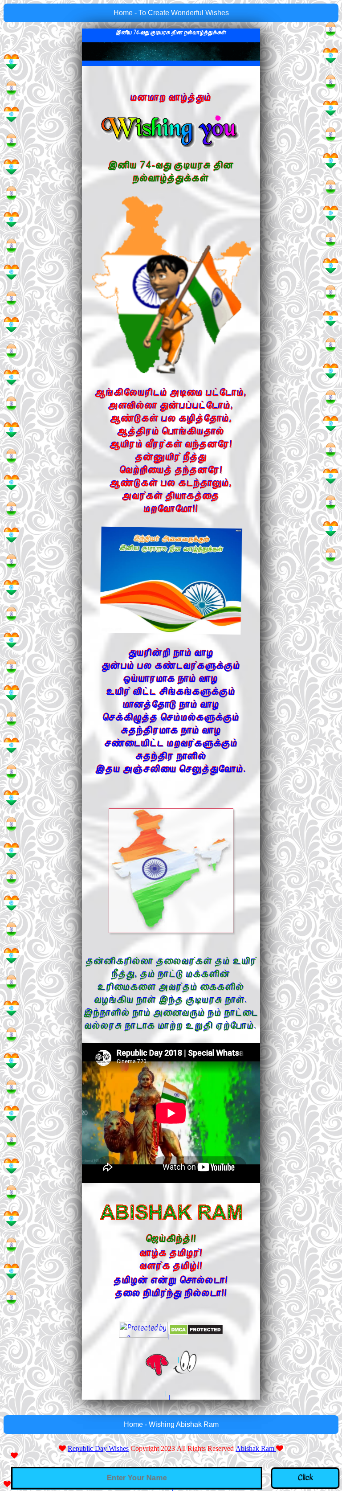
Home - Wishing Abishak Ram (171, 1424)
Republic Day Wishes (98, 1448)
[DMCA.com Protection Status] (196, 1329)
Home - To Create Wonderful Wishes (171, 12)
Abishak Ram (256, 1448)
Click (306, 1477)
